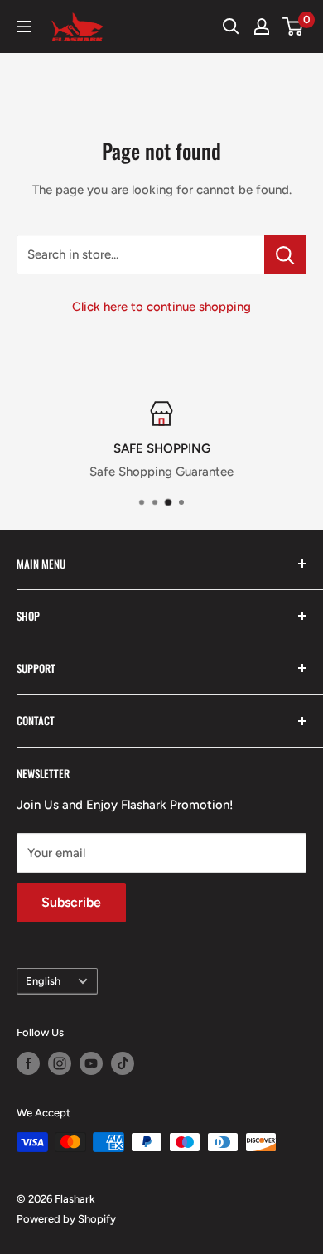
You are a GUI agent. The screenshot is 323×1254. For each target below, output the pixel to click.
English (43, 981)
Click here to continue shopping (161, 306)
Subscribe (71, 902)
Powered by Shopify (66, 1219)
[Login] (261, 26)
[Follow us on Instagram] (59, 1063)
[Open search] (231, 26)
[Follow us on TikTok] (122, 1063)
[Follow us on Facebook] (28, 1063)
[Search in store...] (285, 254)
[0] (293, 26)
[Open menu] (24, 26)
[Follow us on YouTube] (91, 1063)
